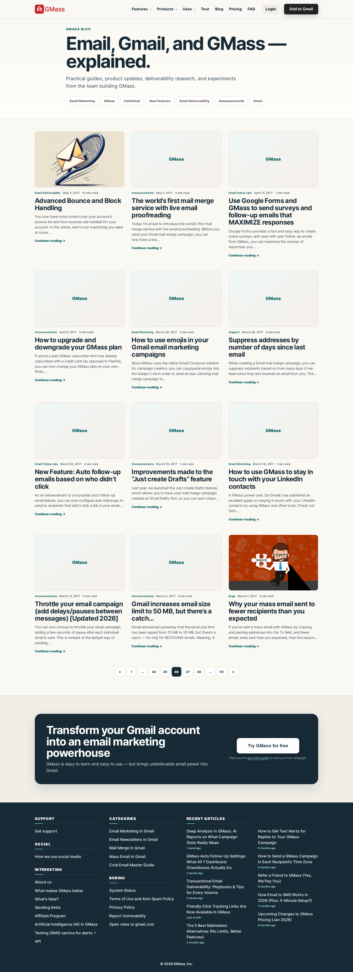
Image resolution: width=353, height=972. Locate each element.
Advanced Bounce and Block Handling (78, 204)
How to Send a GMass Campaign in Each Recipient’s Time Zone (288, 861)
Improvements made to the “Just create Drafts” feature (172, 475)
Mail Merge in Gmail (127, 847)
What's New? (47, 899)
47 (188, 672)
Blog (219, 9)
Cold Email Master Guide (131, 864)
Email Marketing (82, 101)
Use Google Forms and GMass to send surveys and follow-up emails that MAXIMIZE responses (270, 211)
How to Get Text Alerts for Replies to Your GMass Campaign (282, 839)
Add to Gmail (301, 9)
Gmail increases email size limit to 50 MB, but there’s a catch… (172, 611)
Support (234, 332)
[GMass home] (50, 9)
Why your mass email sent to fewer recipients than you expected (272, 611)
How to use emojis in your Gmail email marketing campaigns (170, 347)
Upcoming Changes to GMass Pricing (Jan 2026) (285, 919)
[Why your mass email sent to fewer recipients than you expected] (273, 563)
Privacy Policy (122, 907)
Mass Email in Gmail (127, 856)
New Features (159, 101)
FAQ (251, 9)
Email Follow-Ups (240, 193)
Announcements (231, 101)
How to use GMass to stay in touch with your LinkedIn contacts (271, 479)
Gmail (257, 101)
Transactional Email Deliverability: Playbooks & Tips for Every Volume (215, 889)
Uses (187, 9)
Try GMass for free (268, 745)
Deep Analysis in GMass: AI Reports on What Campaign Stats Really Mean (212, 839)
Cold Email (132, 101)
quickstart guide (258, 758)
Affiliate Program (50, 915)
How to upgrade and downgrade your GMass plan (78, 343)
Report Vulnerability (127, 915)
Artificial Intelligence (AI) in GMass (66, 924)
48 (199, 672)
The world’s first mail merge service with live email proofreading (173, 208)
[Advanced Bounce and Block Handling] (79, 159)
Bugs (232, 596)
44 (154, 672)
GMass (109, 101)
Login (271, 9)
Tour (205, 9)
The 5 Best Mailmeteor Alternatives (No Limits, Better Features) (214, 933)
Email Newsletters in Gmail (133, 839)
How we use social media (58, 856)
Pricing (235, 9)
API (38, 941)
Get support (46, 831)
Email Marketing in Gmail (131, 831)
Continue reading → (50, 241)
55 (221, 672)
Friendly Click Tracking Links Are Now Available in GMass (216, 911)
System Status (122, 890)
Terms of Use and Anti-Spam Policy (141, 898)
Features (140, 9)
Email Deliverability (194, 101)
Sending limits (48, 907)
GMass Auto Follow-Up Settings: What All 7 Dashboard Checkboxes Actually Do (216, 864)
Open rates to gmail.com (131, 924)
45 (165, 672)
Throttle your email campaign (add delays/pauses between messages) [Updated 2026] (79, 611)
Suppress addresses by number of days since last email (267, 347)
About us (43, 882)
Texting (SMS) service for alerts (63, 932)
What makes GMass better (59, 890)
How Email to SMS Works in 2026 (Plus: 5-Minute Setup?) (285, 900)
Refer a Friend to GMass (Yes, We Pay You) (285, 880)
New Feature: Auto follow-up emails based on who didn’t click (78, 479)
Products (165, 9)
